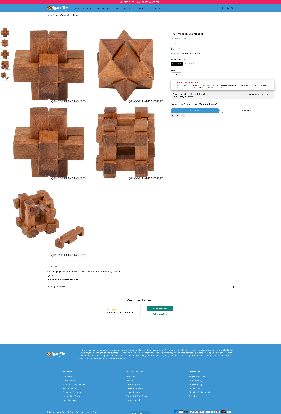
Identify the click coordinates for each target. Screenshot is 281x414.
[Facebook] (172, 115)
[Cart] (232, 8)
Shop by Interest (123, 8)
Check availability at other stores (258, 94)
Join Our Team (70, 400)
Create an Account (135, 388)
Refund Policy (195, 381)
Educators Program (72, 392)
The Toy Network (179, 38)
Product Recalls (133, 400)
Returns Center (133, 384)
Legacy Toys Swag (71, 396)
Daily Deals (194, 396)
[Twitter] (178, 115)
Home (49, 15)
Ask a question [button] (160, 314)
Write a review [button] (160, 308)
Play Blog (158, 8)
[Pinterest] (183, 115)
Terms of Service (197, 377)
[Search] (223, 8)
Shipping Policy (196, 388)
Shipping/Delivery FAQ (199, 392)
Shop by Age (142, 8)
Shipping (175, 53)
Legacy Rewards (133, 392)
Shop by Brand (103, 8)
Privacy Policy (195, 384)
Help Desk (131, 381)
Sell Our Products (71, 388)
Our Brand (67, 377)
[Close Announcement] (237, 2)
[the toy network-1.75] (49, 65)
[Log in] (228, 8)
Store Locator (69, 381)
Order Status (132, 377)
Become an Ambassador (74, 384)
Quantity (176, 70)
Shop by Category (83, 8)
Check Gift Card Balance (137, 396)
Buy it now (246, 110)
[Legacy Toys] (58, 8)
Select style (178, 59)
